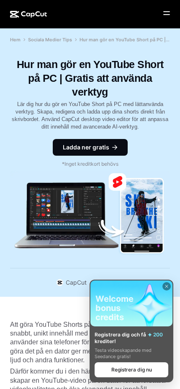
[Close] (166, 286)
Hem (15, 40)
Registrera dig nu (131, 369)
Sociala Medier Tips (50, 40)
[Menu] (167, 13)
